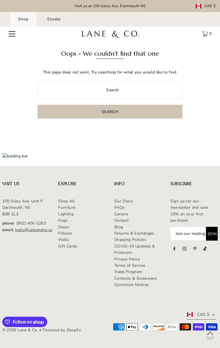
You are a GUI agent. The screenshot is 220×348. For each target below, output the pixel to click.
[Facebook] (174, 249)
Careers (121, 214)
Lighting (66, 214)
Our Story (123, 201)
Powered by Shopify (62, 330)
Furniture (66, 207)
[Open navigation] (12, 34)
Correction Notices (131, 284)
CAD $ (210, 6)
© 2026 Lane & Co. (20, 330)
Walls (63, 239)
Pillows (65, 233)
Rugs (63, 220)
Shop (23, 19)
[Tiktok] (205, 249)
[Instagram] (184, 249)
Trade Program (128, 271)
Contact (121, 220)
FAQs (119, 207)
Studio (54, 19)
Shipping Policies (130, 239)
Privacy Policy (127, 259)
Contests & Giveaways (135, 278)
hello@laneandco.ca (33, 230)
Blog (118, 227)
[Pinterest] (195, 249)
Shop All (66, 201)
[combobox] (110, 90)
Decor (63, 227)
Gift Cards (67, 246)
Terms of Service (130, 265)
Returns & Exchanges (134, 233)
